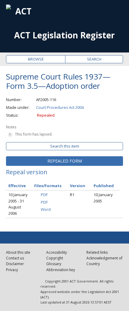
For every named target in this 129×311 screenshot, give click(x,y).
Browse (36, 59)
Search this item (64, 146)
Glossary (53, 263)
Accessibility (56, 252)
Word (46, 209)
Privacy (12, 269)
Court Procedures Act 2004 (60, 107)
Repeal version (26, 172)
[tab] (64, 161)
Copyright (54, 258)
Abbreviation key (60, 269)
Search (94, 59)
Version (77, 185)
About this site (18, 252)
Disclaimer (15, 263)
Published (104, 185)
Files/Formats (48, 185)
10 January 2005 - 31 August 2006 (18, 204)
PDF (44, 194)
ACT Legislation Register (64, 35)
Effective (17, 185)
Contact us (15, 258)
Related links (97, 252)
